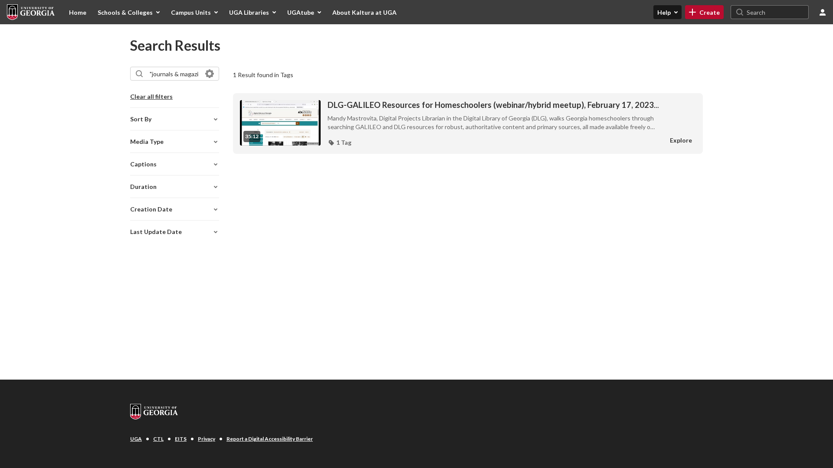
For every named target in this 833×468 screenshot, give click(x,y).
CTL (158, 439)
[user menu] (823, 12)
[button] (339, 142)
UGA (136, 439)
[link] (704, 12)
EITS (181, 439)
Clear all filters (151, 96)
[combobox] (174, 73)
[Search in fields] (209, 74)
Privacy (206, 439)
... (493, 105)
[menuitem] (78, 12)
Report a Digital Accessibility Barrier (269, 439)
